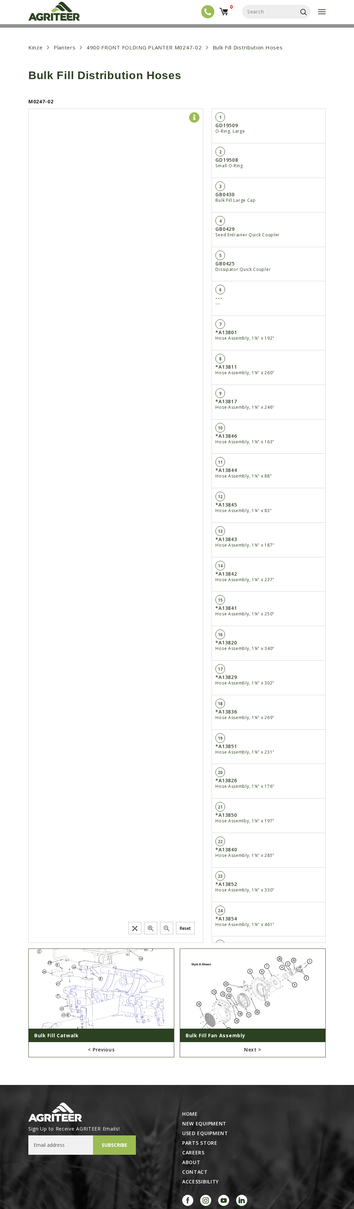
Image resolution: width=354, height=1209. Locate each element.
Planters (65, 47)
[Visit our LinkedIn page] (241, 1200)
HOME (190, 1114)
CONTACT (195, 1172)
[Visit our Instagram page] (205, 1200)
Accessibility (200, 1181)
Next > (252, 1049)
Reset (185, 928)
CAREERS (193, 1152)
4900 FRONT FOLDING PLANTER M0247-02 (144, 47)
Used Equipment (205, 1133)
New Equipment (204, 1123)
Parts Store (199, 1143)
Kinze (35, 47)
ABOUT (191, 1162)
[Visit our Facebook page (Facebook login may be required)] (187, 1200)
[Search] (303, 12)
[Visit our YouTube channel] (223, 1200)
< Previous (101, 1049)
